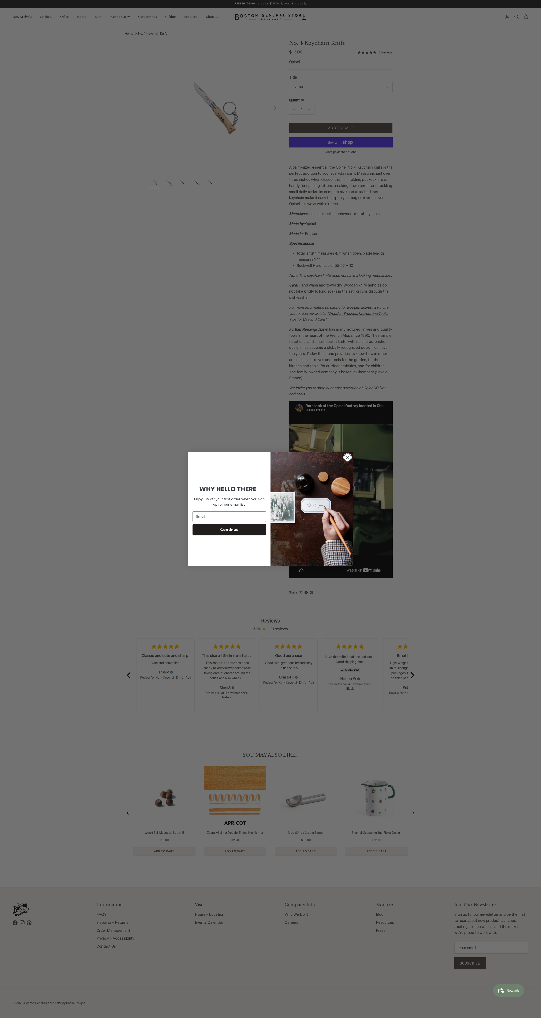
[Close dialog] (347, 457)
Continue (229, 529)
